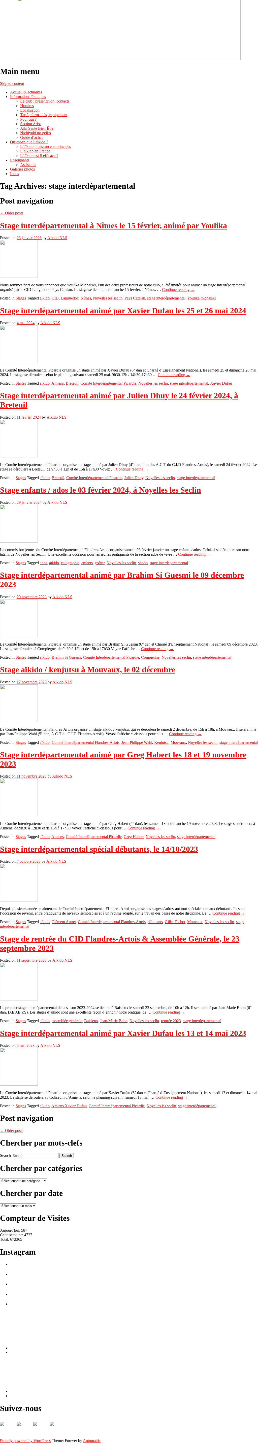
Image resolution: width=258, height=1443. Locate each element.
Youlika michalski (201, 298)
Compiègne (150, 657)
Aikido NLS (57, 238)
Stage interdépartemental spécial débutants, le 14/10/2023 (99, 849)
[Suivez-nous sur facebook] (8, 1430)
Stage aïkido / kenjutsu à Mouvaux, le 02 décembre (87, 669)
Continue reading (178, 289)
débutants (155, 922)
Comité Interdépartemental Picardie (108, 383)
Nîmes (86, 298)
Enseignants (19, 160)
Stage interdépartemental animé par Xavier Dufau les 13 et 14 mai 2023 (123, 1033)
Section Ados (30, 124)
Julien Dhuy (133, 478)
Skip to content (12, 83)
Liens (14, 174)
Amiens (57, 383)
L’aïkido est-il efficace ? (39, 155)
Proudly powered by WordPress (25, 1440)
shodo (143, 563)
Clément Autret (64, 922)
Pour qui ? (28, 119)
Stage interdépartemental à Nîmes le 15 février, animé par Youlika (113, 225)
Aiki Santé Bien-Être (36, 128)
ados (43, 563)
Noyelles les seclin (107, 298)
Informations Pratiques (28, 96)
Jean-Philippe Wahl (136, 742)
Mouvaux (178, 742)
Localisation (30, 110)
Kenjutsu (161, 742)
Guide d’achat (31, 137)
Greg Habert (134, 836)
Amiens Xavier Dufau (69, 1106)
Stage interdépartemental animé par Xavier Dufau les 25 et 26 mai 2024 (123, 310)
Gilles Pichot (175, 922)
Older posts (11, 213)
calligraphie (70, 563)
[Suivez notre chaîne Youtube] (41, 1430)
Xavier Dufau (221, 383)
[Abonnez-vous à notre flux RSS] (25, 1430)
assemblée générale (67, 1021)
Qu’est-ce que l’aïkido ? (29, 142)
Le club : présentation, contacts (44, 101)
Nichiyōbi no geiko (35, 133)
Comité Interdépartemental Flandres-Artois (85, 742)
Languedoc (70, 298)
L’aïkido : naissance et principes (45, 146)
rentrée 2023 (171, 1021)
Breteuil (72, 383)
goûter (100, 563)
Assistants (28, 164)
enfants (87, 563)
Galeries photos (22, 169)
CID (55, 298)
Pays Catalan (134, 298)
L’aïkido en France (35, 151)
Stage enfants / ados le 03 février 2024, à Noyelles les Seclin (100, 489)
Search (5, 1155)
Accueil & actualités (26, 92)
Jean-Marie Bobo (113, 1021)
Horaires (27, 106)
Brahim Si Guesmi (66, 657)
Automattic (92, 1440)
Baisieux (91, 1021)
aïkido (45, 298)
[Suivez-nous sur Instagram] (58, 1430)
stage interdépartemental (166, 298)
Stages (21, 298)
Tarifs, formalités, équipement (43, 115)
